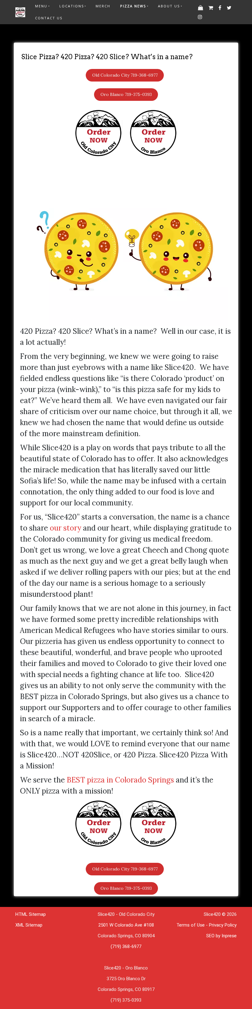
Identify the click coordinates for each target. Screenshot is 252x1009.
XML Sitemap (28, 925)
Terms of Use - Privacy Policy (206, 925)
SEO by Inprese (221, 936)
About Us (169, 6)
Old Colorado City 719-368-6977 (125, 75)
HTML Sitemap (30, 914)
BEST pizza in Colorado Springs (120, 780)
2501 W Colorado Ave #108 (126, 925)
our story (65, 528)
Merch (103, 6)
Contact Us (48, 18)
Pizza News (133, 6)
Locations (71, 6)
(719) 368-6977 (126, 946)
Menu (41, 6)
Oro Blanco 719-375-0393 (126, 94)
